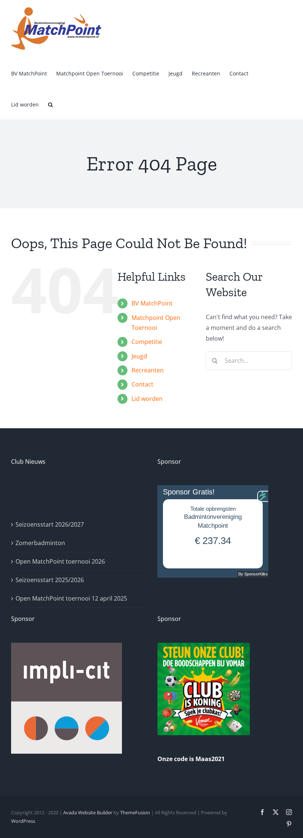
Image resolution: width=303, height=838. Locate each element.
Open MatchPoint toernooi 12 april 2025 (71, 598)
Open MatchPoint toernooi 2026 (60, 561)
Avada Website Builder (87, 812)
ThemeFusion (135, 812)
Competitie (147, 342)
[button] (50, 103)
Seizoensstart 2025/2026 (50, 580)
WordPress (23, 821)
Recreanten (148, 370)
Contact (142, 384)
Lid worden (147, 399)
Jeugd (139, 356)
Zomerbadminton (40, 543)
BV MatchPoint (152, 303)
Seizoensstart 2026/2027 (50, 524)
